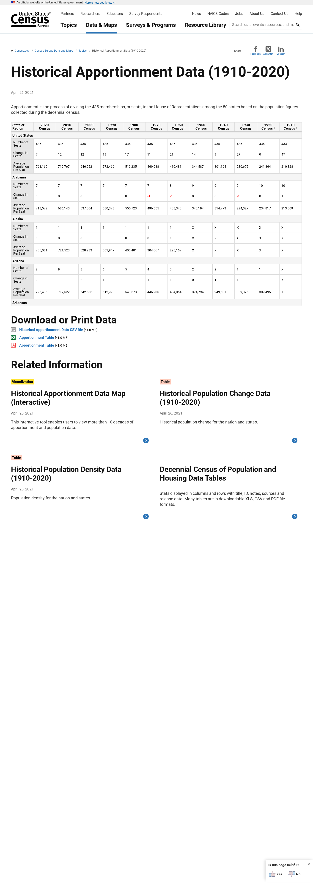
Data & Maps (101, 25)
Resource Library (205, 25)
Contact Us (279, 14)
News (196, 14)
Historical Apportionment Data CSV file (51, 330)
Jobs (239, 14)
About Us (257, 14)
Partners (67, 14)
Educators (115, 14)
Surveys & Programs (151, 25)
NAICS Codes (218, 14)
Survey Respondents (145, 14)
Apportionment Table (36, 337)
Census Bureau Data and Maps (54, 50)
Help (298, 14)
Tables (83, 50)
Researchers (90, 14)
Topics (68, 25)
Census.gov (22, 50)
